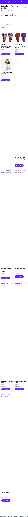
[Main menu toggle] (25, 7)
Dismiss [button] (23, 2)
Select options (6, 54)
